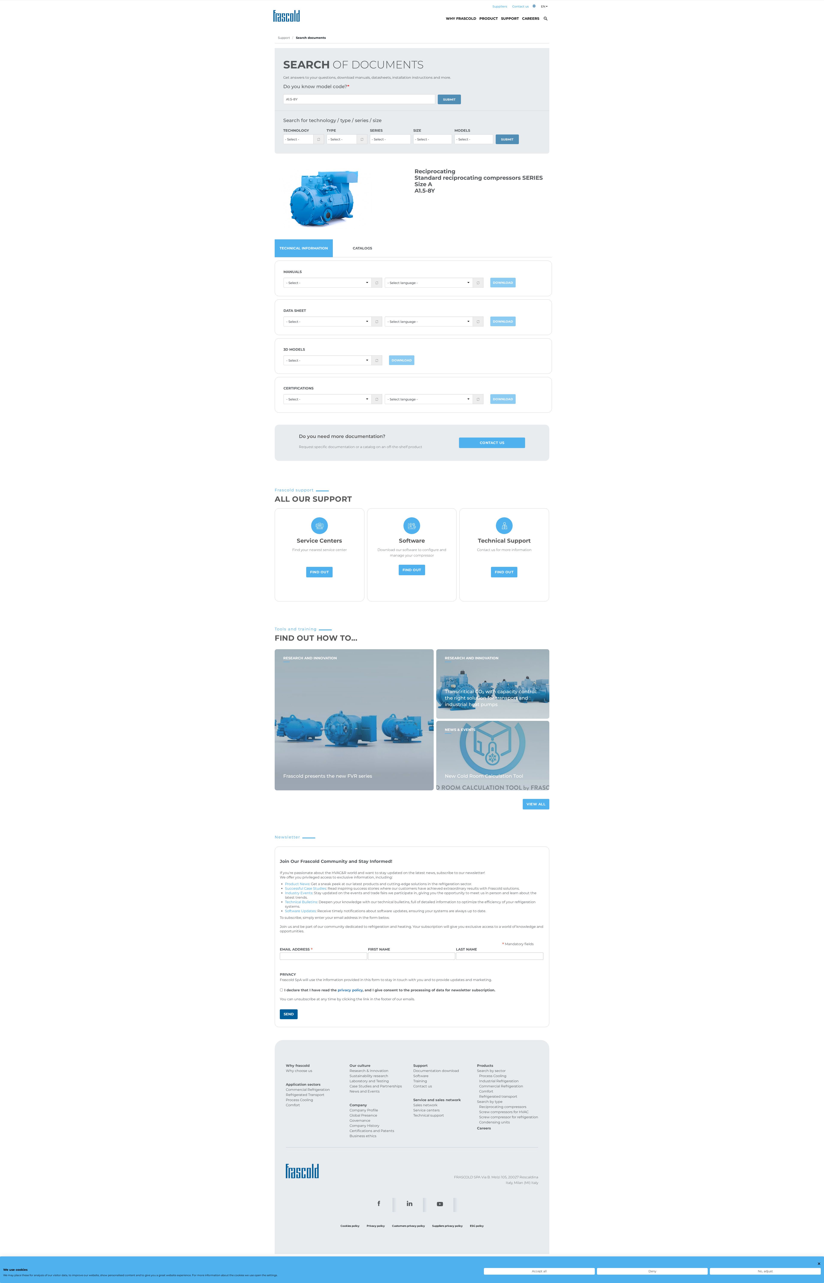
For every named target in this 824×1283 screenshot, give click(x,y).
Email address (296, 949)
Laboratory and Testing (369, 1081)
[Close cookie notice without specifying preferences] (819, 1263)
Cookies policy (350, 1225)
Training (420, 1081)
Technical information (304, 248)
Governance (360, 1120)
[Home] (288, 14)
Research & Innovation (369, 1071)
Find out (319, 572)
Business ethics (363, 1136)
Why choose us (299, 1071)
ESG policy (477, 1225)
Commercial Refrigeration (308, 1090)
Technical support (428, 1115)
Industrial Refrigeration (499, 1081)
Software (421, 1076)
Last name (466, 949)
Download (503, 283)
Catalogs (362, 248)
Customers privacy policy (408, 1225)
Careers (530, 19)
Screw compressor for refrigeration (508, 1117)
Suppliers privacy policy (447, 1225)
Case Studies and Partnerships (376, 1086)
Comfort (293, 1105)
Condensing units (494, 1122)
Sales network (425, 1105)
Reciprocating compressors (502, 1107)
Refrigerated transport (498, 1096)
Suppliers (499, 6)
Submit (449, 99)
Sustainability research (369, 1076)
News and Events (365, 1091)
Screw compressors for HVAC (504, 1112)
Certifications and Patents (372, 1131)
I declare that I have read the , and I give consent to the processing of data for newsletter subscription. (389, 990)
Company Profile (364, 1110)
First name (379, 949)
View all (536, 804)
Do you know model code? (315, 86)
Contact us (520, 6)
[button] (534, 6)
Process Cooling (299, 1100)
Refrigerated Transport (305, 1095)
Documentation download (436, 1071)
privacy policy (350, 990)
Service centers (426, 1110)
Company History (364, 1126)
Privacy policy (376, 1225)
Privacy (288, 974)
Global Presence (363, 1115)
